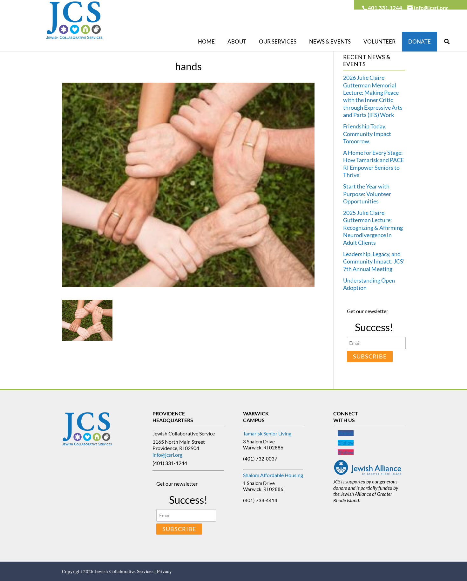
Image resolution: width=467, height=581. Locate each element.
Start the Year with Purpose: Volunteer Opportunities (367, 194)
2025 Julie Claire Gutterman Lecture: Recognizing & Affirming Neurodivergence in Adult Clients (373, 227)
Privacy (164, 571)
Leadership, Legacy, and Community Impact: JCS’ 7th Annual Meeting (373, 261)
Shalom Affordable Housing (273, 475)
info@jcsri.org (167, 455)
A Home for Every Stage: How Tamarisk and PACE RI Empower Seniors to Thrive (373, 163)
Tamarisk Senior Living (267, 433)
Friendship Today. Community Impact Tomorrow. (367, 134)
